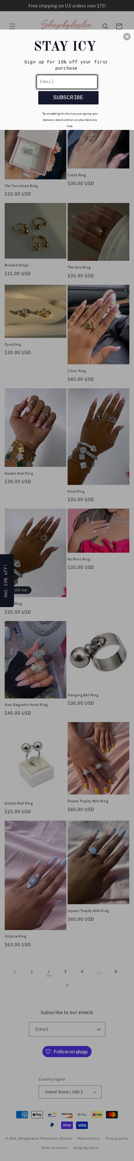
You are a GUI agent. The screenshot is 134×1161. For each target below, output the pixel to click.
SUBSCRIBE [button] (68, 97)
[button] (127, 36)
